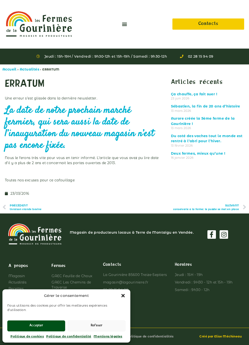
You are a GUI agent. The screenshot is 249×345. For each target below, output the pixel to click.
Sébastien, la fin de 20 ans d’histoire (205, 106)
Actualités (29, 69)
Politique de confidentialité (68, 336)
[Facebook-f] (211, 234)
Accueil (9, 69)
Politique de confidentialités (150, 336)
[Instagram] (224, 234)
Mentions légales (108, 336)
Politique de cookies (27, 336)
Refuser (96, 326)
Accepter (36, 326)
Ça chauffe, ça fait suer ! (194, 94)
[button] (123, 295)
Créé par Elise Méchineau (220, 336)
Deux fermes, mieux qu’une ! (198, 153)
